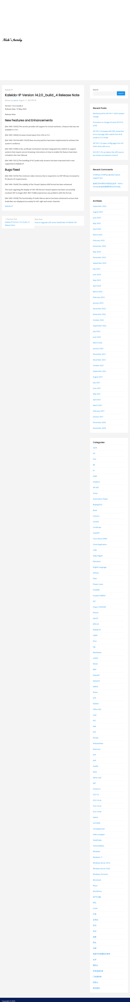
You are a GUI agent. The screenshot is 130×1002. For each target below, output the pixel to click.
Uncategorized (98, 829)
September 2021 (99, 371)
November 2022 (99, 314)
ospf (94, 715)
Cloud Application (100, 544)
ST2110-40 (97, 812)
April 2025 (97, 229)
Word (95, 885)
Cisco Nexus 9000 (100, 539)
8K (94, 465)
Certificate (97, 527)
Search (95, 90)
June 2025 (97, 217)
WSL (94, 903)
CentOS (96, 521)
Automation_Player (100, 499)
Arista (95, 493)
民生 (94, 942)
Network (96, 681)
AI (94, 470)
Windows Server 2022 (101, 868)
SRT (94, 783)
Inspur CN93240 (99, 607)
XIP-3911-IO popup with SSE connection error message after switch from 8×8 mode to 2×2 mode (108, 134)
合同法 (95, 920)
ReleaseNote (98, 743)
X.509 (95, 908)
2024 (95, 448)
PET (94, 721)
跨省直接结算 (98, 971)
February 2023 (99, 297)
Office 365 (97, 709)
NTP (94, 698)
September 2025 (99, 206)
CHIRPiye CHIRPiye (100, 175)
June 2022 (97, 337)
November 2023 (99, 257)
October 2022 (98, 320)
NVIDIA (96, 703)
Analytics (96, 482)
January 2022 (98, 348)
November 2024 (99, 246)
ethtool (96, 573)
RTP (94, 755)
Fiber (95, 578)
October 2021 (98, 365)
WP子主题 (97, 897)
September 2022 (99, 326)
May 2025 (97, 223)
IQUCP (95, 618)
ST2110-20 (97, 800)
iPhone (95, 613)
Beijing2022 (97, 504)
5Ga (94, 459)
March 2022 (97, 343)
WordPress (97, 891)
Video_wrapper (99, 834)
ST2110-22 (97, 806)
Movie (95, 664)
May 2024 (97, 252)
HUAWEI (96, 590)
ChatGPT (96, 533)
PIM (94, 726)
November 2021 (99, 360)
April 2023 (97, 286)
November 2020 (99, 428)
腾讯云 (95, 965)
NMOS (95, 686)
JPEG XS (96, 624)
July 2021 (96, 382)
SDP (94, 760)
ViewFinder (97, 840)
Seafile (95, 766)
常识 (94, 925)
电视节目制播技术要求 (101, 954)
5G (94, 453)
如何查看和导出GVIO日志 (111, 186)
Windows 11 (98, 857)
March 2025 (97, 235)
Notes (95, 692)
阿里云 (95, 982)
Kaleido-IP (9, 90)
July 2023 (96, 269)
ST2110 (96, 795)
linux (95, 641)
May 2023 (97, 280)
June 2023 (97, 274)
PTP (94, 732)
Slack (95, 772)
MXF (94, 669)
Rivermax (96, 749)
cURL (95, 550)
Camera (96, 516)
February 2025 (99, 240)
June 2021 (97, 388)
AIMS (95, 476)
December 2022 (99, 309)
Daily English (98, 556)
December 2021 (99, 354)
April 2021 (97, 399)
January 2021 (98, 417)
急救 (94, 937)
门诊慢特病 (97, 976)
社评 (94, 959)
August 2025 (98, 212)
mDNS (95, 658)
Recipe (95, 738)
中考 (94, 914)
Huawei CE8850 (99, 595)
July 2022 (96, 331)
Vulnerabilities (98, 846)
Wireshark (97, 880)
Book (95, 510)
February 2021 (99, 411)
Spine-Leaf (97, 777)
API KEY (96, 487)
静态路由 (96, 988)
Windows (96, 851)
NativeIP (96, 675)
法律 (94, 948)
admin (15, 100)
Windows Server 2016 (101, 863)
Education (97, 561)
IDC (94, 601)
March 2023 (97, 291)
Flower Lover (98, 584)
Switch (95, 817)
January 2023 (98, 303)
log (94, 647)
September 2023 (99, 263)
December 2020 (99, 422)
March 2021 (97, 405)
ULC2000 (96, 823)
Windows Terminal (100, 874)
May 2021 (97, 394)
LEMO (95, 635)
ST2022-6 (96, 789)
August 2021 (98, 377)
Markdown (97, 652)
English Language (99, 567)
